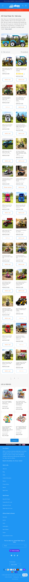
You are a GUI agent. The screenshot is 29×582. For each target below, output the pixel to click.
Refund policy (22, 577)
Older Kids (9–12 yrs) (7, 508)
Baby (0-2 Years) (6, 499)
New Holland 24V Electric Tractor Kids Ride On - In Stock (7, 69)
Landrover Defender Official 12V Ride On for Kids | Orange (21, 179)
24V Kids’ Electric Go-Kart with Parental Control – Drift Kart (7, 179)
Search (4, 487)
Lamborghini (5, 526)
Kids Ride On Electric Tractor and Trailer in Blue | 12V (21, 256)
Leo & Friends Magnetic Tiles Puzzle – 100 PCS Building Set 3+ (7, 402)
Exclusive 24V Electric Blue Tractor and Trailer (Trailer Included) (21, 69)
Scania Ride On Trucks (8, 535)
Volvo (4, 523)
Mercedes (5, 517)
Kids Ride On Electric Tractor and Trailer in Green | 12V (6, 98)
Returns (4, 481)
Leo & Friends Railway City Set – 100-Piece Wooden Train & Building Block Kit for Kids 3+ (21, 428)
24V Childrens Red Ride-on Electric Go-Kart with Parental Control (21, 283)
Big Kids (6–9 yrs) (7, 505)
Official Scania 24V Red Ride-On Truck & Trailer (7, 336)
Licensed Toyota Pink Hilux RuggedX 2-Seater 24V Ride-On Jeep (21, 363)
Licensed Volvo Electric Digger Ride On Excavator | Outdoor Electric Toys (21, 126)
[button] (2, 5)
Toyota (4, 532)
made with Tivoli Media (16, 574)
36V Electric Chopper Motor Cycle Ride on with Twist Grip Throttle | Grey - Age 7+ (7, 310)
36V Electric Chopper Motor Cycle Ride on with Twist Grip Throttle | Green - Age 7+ (21, 153)
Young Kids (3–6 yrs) (7, 502)
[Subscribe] (24, 545)
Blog (4, 472)
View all (14, 440)
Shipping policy (16, 577)
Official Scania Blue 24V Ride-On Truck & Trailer (20, 206)
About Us (5, 468)
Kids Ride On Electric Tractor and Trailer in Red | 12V (7, 256)
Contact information (8, 577)
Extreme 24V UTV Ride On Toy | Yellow (21, 231)
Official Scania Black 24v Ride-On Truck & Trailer (7, 363)
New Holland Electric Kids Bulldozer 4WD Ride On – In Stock (21, 309)
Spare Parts (5, 490)
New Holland (5, 529)
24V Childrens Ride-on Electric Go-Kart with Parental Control (6, 283)
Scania (4, 520)
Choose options (8, 187)
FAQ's (4, 475)
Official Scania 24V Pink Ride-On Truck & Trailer (7, 206)
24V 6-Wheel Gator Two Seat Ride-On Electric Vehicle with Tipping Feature (20, 99)
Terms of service (15, 579)
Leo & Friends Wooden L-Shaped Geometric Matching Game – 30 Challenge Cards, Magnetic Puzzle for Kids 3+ (7, 428)
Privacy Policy (6, 484)
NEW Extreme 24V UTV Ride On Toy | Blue (6, 152)
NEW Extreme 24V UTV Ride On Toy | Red (6, 231)
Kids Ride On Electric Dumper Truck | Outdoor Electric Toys (20, 337)
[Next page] (18, 378)
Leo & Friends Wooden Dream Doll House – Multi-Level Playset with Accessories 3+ (21, 403)
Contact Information (7, 478)
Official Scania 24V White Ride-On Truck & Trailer (7, 125)
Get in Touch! (8, 29)
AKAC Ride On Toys (8, 574)
